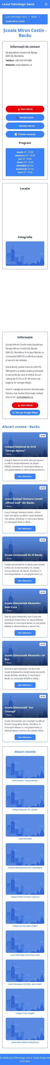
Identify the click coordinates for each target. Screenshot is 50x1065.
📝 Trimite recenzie (25, 134)
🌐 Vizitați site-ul (25, 125)
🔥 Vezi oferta (25, 109)
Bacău (34, 16)
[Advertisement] (25, 86)
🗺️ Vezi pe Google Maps (25, 412)
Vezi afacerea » (25, 476)
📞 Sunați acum (25, 117)
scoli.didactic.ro (25, 397)
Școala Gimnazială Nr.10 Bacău (23, 555)
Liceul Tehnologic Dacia (18, 4)
